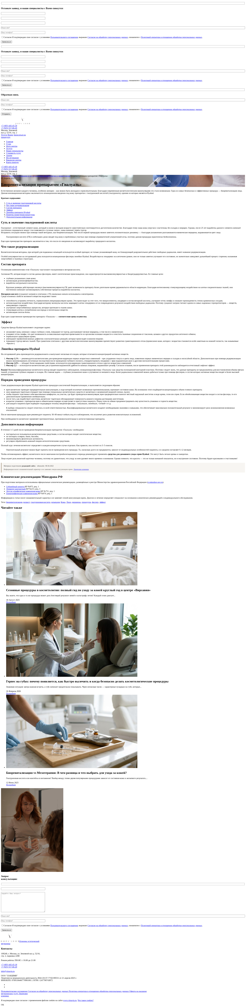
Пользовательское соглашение (14, 991)
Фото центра (11, 146)
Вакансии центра (13, 160)
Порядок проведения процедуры (20, 215)
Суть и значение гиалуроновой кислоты (23, 203)
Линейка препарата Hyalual (18, 212)
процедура (86, 502)
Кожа (63, 502)
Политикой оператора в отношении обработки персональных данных (171, 37)
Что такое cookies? (86, 1000)
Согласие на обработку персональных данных (108, 37)
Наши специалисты (14, 151)
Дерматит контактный (16, 489)
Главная (9, 142)
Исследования (12, 158)
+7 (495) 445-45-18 (9, 126)
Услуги (4, 135)
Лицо (68, 502)
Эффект (9, 210)
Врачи (10, 135)
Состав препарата (14, 208)
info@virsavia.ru (8, 971)
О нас (8, 144)
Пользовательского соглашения (64, 37)
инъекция (55, 502)
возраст (26, 502)
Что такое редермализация (17, 205)
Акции (9, 155)
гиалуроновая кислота (40, 502)
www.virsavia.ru (70, 1000)
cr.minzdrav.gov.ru (155, 482)
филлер (95, 502)
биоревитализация (14, 502)
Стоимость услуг (13, 153)
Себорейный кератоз (15, 486)
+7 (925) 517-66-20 (9, 128)
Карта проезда (12, 162)
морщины (76, 502)
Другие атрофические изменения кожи (23, 491)
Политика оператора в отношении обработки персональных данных (99, 991)
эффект (102, 502)
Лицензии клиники (81, 469)
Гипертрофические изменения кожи (22, 493)
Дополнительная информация (19, 217)
